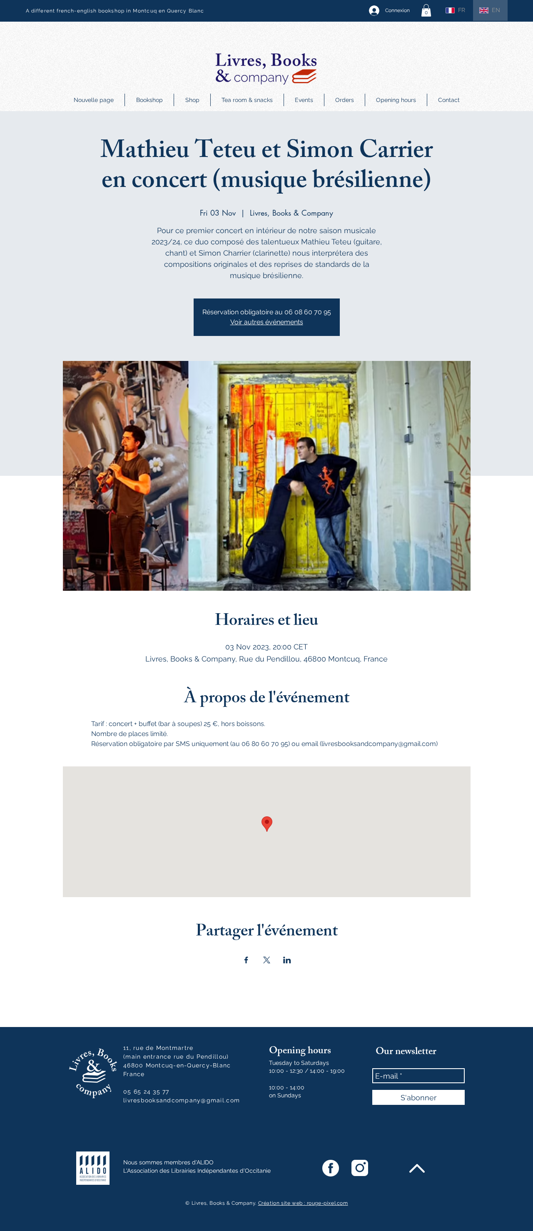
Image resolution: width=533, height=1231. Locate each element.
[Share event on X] (267, 960)
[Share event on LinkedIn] (287, 960)
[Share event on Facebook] (246, 960)
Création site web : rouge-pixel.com (303, 1203)
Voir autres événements (266, 322)
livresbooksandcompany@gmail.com (181, 1100)
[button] (426, 10)
